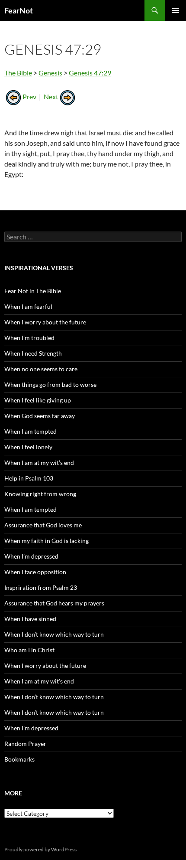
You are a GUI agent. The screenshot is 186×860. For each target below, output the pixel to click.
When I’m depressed (31, 556)
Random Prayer (25, 743)
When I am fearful (28, 306)
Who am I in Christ (29, 650)
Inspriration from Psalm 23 (40, 587)
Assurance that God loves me (43, 525)
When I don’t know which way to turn (54, 634)
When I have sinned (30, 618)
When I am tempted (30, 431)
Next (51, 96)
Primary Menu (175, 10)
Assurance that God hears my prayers (54, 603)
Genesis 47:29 (90, 73)
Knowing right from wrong (40, 493)
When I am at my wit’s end (39, 462)
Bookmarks (19, 759)
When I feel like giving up (37, 400)
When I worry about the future (45, 322)
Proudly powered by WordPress (40, 849)
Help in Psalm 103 (28, 478)
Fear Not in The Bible (32, 290)
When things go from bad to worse (50, 384)
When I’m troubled (29, 337)
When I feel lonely (28, 447)
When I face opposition (35, 572)
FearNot (18, 10)
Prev (29, 96)
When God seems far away (39, 415)
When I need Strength (33, 353)
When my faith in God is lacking (46, 540)
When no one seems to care (40, 369)
